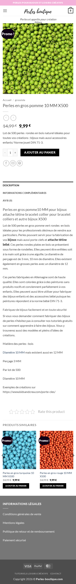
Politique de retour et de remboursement (29, 531)
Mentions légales (13, 522)
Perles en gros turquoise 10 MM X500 (18, 474)
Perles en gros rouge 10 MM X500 (56, 474)
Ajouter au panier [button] (16, 485)
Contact (55, 573)
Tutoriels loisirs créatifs (31, 573)
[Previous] (3, 462)
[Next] (73, 462)
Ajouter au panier (40, 152)
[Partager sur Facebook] (6, 163)
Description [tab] (11, 185)
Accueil (7, 100)
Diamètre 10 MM (14, 352)
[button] (5, 10)
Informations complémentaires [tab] (24, 192)
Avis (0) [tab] (7, 200)
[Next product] (6, 118)
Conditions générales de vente (22, 514)
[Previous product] (13, 118)
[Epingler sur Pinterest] (20, 163)
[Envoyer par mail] (13, 163)
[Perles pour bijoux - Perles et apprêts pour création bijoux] (38, 11)
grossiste (20, 100)
